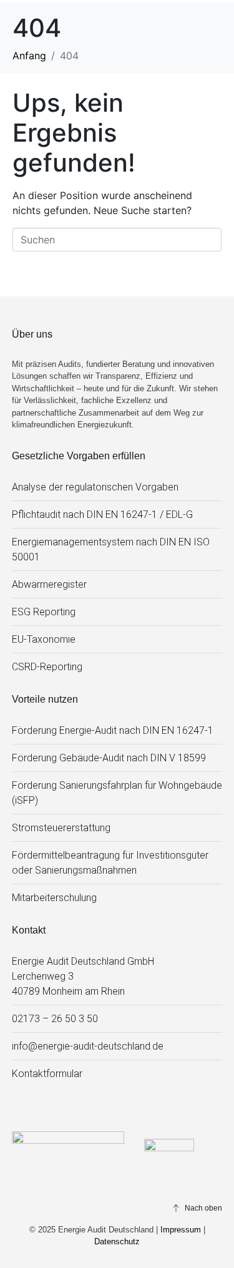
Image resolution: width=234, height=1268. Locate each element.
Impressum (180, 1229)
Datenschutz (117, 1241)
